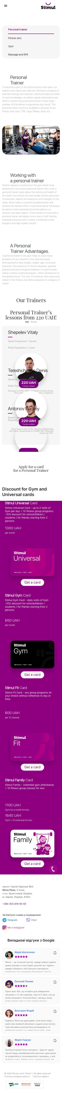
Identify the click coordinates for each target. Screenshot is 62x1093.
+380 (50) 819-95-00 (14, 903)
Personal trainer (17, 29)
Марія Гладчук (23, 1040)
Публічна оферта (41, 1076)
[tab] (27, 322)
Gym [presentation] (27, 322)
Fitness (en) (14, 38)
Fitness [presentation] (34, 322)
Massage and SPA (18, 54)
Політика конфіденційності (17, 1076)
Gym (11, 46)
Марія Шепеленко (25, 952)
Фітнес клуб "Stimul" (22, 1073)
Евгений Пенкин (24, 981)
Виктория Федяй (24, 1010)
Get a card (32, 582)
